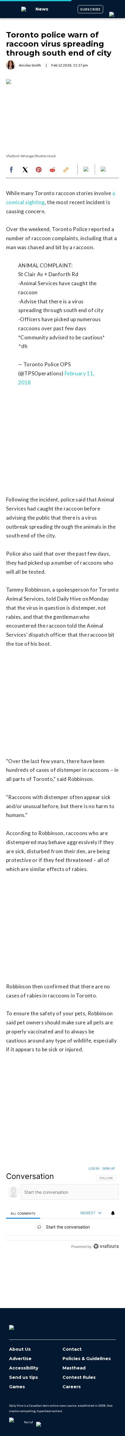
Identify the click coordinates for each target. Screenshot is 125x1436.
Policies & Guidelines (86, 1358)
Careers (71, 1386)
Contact (72, 1349)
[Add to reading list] (104, 170)
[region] (62, 1208)
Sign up (109, 1168)
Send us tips (23, 1377)
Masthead (74, 1368)
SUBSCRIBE (90, 9)
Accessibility (23, 1368)
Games (17, 1386)
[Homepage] (21, 1325)
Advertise (20, 1358)
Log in (94, 1168)
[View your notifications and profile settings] (113, 1213)
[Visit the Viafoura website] (106, 1246)
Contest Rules (79, 1377)
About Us (20, 1349)
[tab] (23, 1213)
